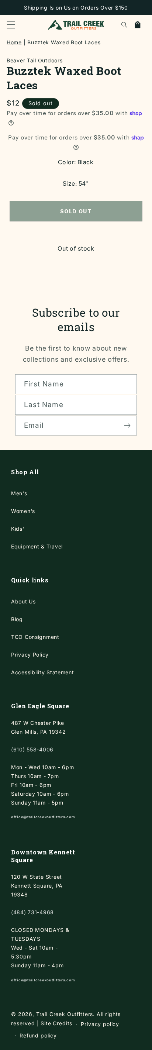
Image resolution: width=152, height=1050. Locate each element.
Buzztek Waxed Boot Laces (63, 42)
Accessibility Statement (42, 672)
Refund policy (38, 1035)
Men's (19, 493)
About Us (23, 601)
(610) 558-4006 (32, 749)
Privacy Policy (30, 654)
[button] (11, 24)
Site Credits (56, 1023)
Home (14, 42)
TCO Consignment (35, 637)
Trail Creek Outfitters (64, 1014)
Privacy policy (100, 1024)
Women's (23, 511)
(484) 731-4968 (32, 912)
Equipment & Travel (37, 546)
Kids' (17, 529)
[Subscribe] (127, 425)
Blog (17, 619)
